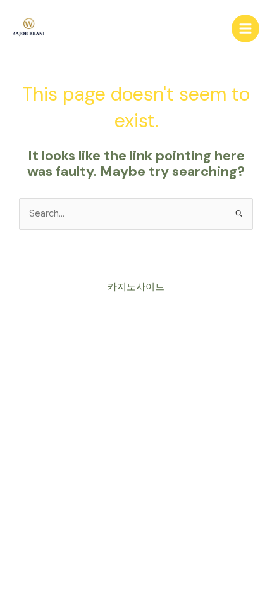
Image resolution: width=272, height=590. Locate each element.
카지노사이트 (136, 287)
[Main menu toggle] (245, 28)
